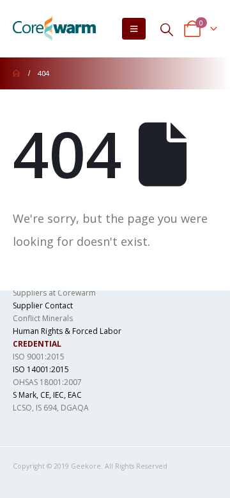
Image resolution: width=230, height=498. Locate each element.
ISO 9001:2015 (39, 356)
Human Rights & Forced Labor (67, 331)
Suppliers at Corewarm (54, 292)
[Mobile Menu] (134, 29)
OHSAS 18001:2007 (47, 382)
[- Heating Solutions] (54, 29)
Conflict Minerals (43, 318)
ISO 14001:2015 (41, 369)
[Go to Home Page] (16, 73)
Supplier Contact (43, 305)
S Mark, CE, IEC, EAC (47, 394)
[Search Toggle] (166, 29)
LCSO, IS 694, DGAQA (51, 407)
